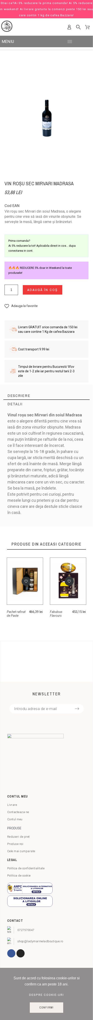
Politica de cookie (19, 875)
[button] (21, 306)
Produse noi (15, 844)
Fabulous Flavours (56, 613)
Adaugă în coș (42, 289)
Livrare (12, 805)
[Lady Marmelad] (6, 27)
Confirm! (46, 1007)
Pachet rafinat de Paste (16, 613)
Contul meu (15, 819)
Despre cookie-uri (46, 995)
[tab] (46, 396)
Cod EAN (12, 205)
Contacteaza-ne (18, 812)
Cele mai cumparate (21, 851)
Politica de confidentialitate (26, 868)
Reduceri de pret (18, 836)
